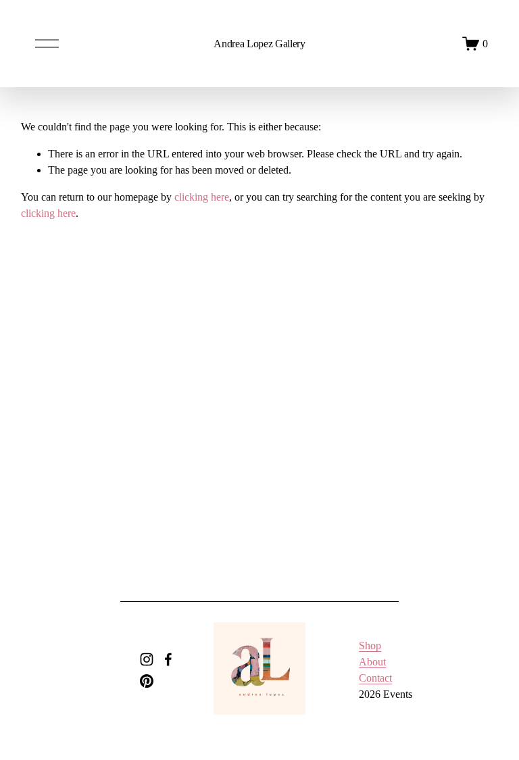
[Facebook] (168, 659)
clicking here (201, 197)
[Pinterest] (146, 681)
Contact (375, 678)
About (372, 661)
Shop (370, 645)
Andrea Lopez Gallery (259, 43)
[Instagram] (146, 659)
